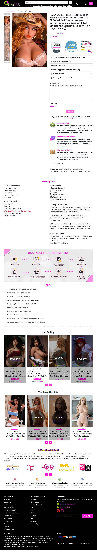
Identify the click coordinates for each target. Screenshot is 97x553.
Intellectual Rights (10, 524)
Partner (6, 527)
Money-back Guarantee (11, 513)
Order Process (58, 74)
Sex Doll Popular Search (38, 505)
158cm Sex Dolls (65, 169)
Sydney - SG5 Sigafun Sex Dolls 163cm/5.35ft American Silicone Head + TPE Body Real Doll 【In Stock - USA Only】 (37, 373)
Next (7, 62)
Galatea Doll (36, 6)
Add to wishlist (57, 164)
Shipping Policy (9, 507)
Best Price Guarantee (11, 510)
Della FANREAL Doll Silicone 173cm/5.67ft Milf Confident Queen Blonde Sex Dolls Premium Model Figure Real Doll (82, 433)
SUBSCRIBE (87, 516)
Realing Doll (62, 6)
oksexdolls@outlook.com (59, 243)
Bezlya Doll (53, 6)
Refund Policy (8, 516)
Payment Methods (10, 505)
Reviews (33, 516)
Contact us (7, 502)
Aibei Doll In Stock (85, 171)
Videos (33, 513)
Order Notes (54, 83)
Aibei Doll (12, 11)
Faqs (32, 518)
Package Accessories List (62, 78)
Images (33, 510)
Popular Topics (35, 524)
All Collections (35, 502)
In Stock (67, 171)
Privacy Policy (8, 521)
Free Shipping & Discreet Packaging (66, 70)
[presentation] (46, 385)
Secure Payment (59, 66)
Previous (7, 14)
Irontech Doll (45, 6)
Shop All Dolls (35, 499)
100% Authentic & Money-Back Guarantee (69, 57)
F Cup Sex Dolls (77, 169)
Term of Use (8, 518)
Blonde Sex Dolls (56, 171)
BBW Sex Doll (71, 6)
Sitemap (33, 521)
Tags (32, 507)
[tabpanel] (29, 40)
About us (7, 499)
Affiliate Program (9, 529)
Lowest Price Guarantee (62, 61)
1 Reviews (60, 33)
